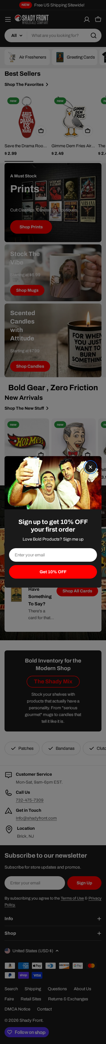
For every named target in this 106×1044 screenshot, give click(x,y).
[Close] (90, 467)
